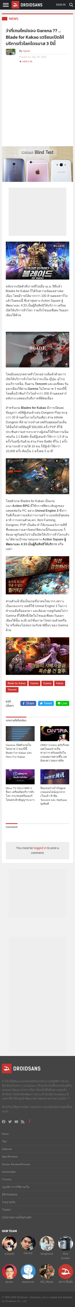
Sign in (60, 4)
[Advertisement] (37, 106)
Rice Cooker (65, 1255)
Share (30, 703)
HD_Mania (46, 1281)
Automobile (9, 1171)
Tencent (12, 689)
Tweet (48, 703)
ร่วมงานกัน (8, 1202)
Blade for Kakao (17, 683)
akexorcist (28, 1281)
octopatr (9, 1253)
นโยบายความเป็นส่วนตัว (17, 1217)
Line (64, 703)
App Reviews (10, 1156)
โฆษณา (6, 1209)
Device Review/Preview (16, 1164)
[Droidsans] (27, 5)
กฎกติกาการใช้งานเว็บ (15, 1187)
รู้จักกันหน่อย (9, 1194)
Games (34, 683)
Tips (4, 1141)
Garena (47, 683)
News (13, 18)
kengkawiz (47, 1253)
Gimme (28, 1253)
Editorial (7, 1149)
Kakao (59, 683)
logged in (40, 848)
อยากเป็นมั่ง (65, 1281)
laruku (9, 1281)
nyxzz (26, 50)
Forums (6, 1179)
